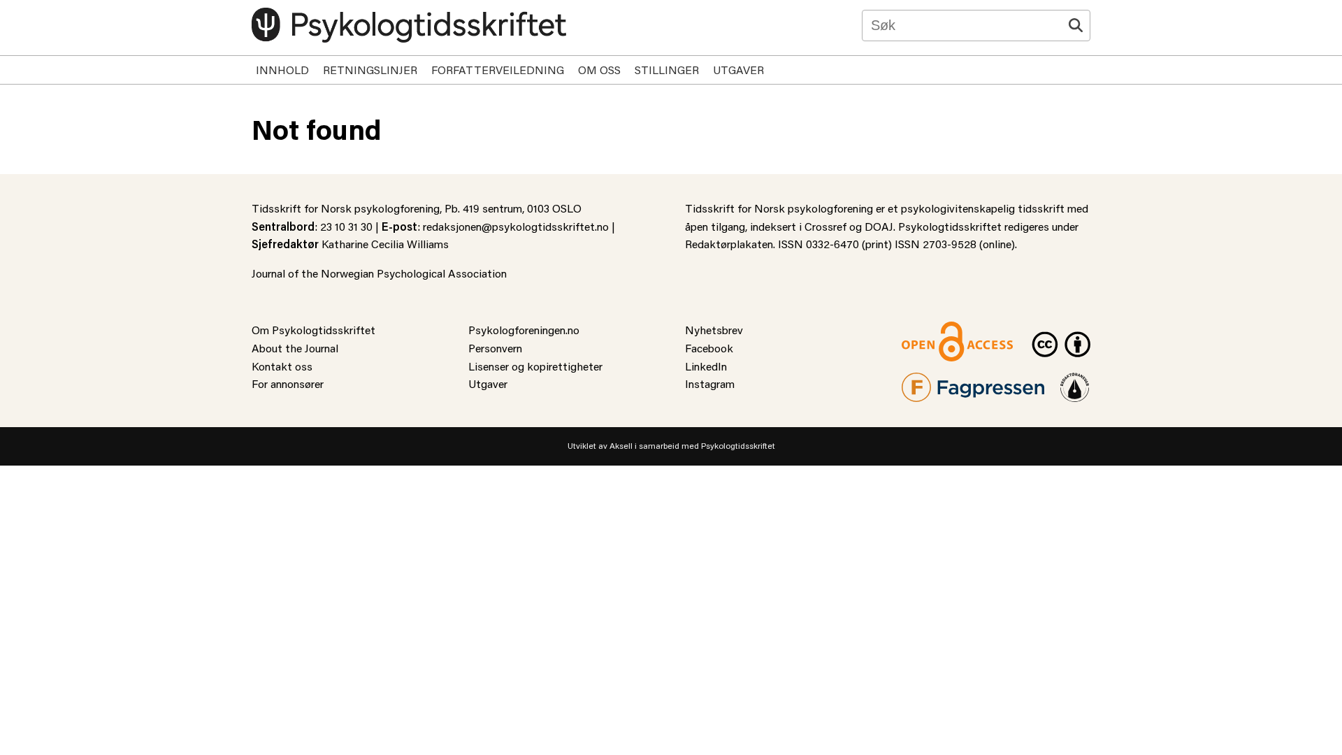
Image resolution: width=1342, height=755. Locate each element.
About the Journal (295, 347)
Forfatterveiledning (497, 69)
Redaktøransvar (1075, 381)
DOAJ (879, 226)
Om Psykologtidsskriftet (313, 329)
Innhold (282, 69)
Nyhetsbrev (714, 329)
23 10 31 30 (346, 226)
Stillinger (667, 69)
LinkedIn (706, 366)
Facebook (709, 347)
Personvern (495, 347)
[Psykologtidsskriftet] (409, 25)
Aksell (621, 445)
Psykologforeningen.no (523, 329)
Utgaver (738, 69)
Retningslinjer (370, 69)
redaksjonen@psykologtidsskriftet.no (516, 226)
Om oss (599, 69)
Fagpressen (930, 381)
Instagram (710, 383)
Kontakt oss (282, 366)
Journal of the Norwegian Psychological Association (379, 273)
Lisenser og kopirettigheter (535, 366)
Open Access (934, 329)
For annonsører (288, 383)
